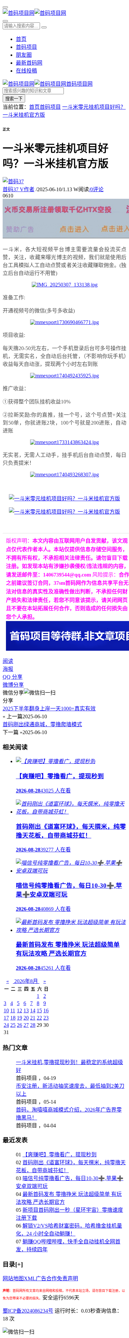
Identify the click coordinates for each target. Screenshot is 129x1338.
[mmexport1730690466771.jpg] (64, 322)
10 (6, 1010)
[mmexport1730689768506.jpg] (64, 512)
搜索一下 (13, 98)
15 (39, 1010)
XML (30, 1278)
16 (46, 1010)
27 (26, 1025)
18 (13, 1018)
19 (19, 1018)
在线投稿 (26, 71)
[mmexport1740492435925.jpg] (64, 375)
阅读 (8, 661)
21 (32, 1018)
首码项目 (26, 47)
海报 (8, 669)
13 (26, 1010)
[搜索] (5, 21)
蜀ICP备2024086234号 (28, 1311)
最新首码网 (29, 63)
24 (6, 1025)
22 (39, 1018)
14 (32, 1010)
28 (32, 1025)
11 (12, 1010)
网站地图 (13, 1278)
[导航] (5, 7)
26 (19, 1025)
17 (6, 1018)
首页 (21, 39)
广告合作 (46, 1278)
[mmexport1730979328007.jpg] (64, 498)
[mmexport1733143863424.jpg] (64, 442)
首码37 (18, 189)
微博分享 (13, 685)
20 (26, 1018)
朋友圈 (24, 55)
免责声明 (67, 1278)
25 (13, 1025)
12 (19, 1010)
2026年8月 (26, 981)
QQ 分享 (12, 677)
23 (46, 1018)
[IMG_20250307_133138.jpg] (65, 284)
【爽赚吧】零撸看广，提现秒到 (59, 1154)
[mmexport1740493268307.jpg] (64, 474)
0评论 (96, 189)
